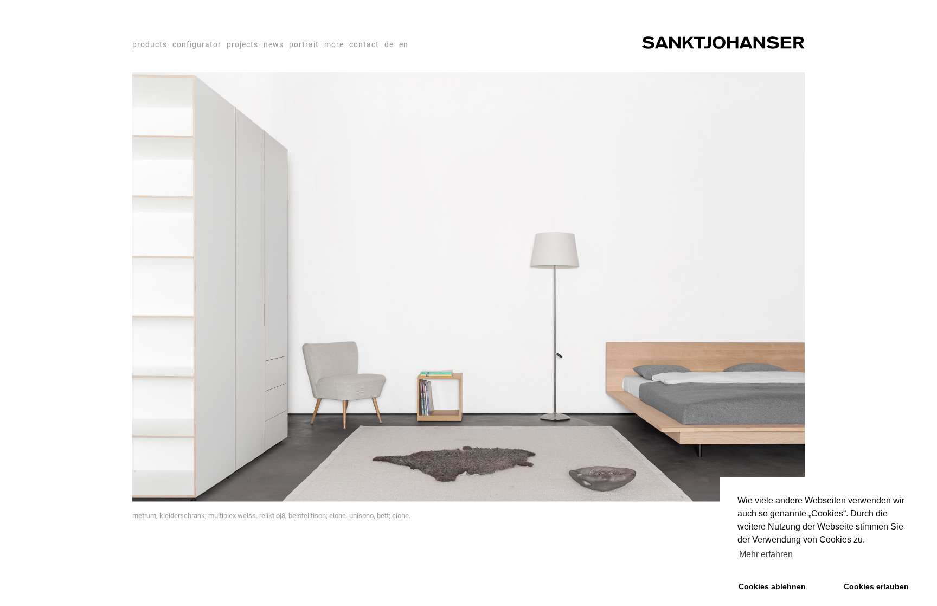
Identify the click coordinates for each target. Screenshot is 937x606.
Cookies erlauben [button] (876, 586)
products (149, 44)
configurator (196, 44)
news (274, 44)
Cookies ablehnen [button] (772, 586)
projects (242, 44)
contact (364, 44)
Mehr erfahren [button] (766, 554)
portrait (304, 44)
